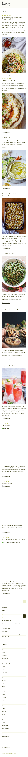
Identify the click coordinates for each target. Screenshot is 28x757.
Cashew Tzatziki (7, 483)
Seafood (4, 711)
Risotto (4, 705)
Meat (3, 686)
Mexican (4, 689)
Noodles (4, 691)
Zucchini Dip (6, 137)
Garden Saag (6, 425)
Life (3, 683)
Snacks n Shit (5, 717)
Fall (3, 669)
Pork (3, 700)
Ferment (4, 675)
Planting (4, 697)
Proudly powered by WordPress (9, 753)
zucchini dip (11, 83)
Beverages (4, 649)
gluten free (4, 680)
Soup (3, 719)
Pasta (3, 694)
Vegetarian (4, 733)
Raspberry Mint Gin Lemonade (11, 366)
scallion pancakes (22, 88)
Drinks (3, 666)
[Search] (24, 616)
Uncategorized (5, 728)
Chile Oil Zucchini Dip (8, 80)
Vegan (3, 731)
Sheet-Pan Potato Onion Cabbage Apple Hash (13, 634)
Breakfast (4, 655)
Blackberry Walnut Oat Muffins (11, 310)
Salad (3, 708)
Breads (3, 652)
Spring (3, 722)
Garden (3, 677)
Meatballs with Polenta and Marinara (13, 539)
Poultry (3, 703)
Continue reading (6, 75)
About (3, 610)
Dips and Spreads (6, 663)
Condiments (5, 658)
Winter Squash (5, 736)
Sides (3, 714)
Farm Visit (4, 672)
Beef (3, 647)
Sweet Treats (5, 725)
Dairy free (4, 661)
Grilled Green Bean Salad (9, 254)
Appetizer (4, 644)
